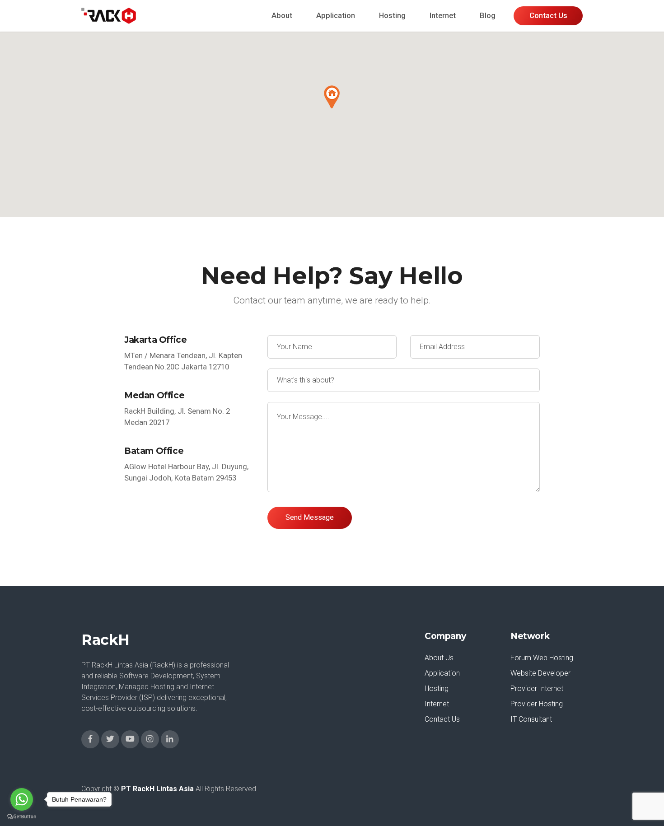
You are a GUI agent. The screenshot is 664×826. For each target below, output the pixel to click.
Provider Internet (536, 688)
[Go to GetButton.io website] (21, 817)
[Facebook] (90, 739)
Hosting (392, 15)
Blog (488, 15)
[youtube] (130, 739)
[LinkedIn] (170, 739)
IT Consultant (531, 719)
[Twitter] (110, 739)
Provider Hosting (536, 704)
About (281, 15)
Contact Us (442, 719)
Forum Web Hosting (541, 657)
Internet (443, 15)
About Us (439, 657)
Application (335, 15)
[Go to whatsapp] (21, 799)
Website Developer (540, 673)
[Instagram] (150, 739)
